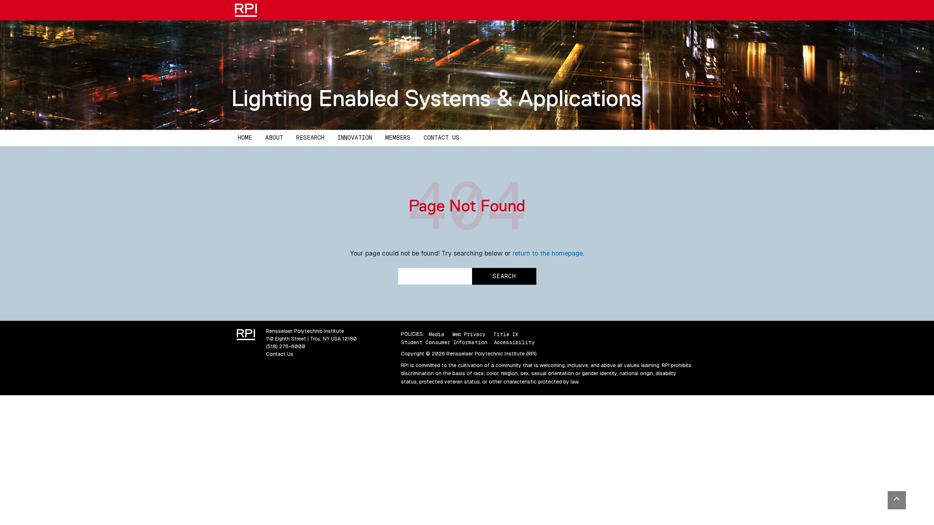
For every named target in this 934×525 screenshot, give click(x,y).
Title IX (505, 334)
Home (245, 137)
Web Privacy (468, 334)
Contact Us (441, 137)
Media (436, 334)
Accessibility (514, 342)
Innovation (354, 137)
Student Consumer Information (444, 342)
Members (397, 137)
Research (310, 137)
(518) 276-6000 (285, 346)
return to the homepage (548, 253)
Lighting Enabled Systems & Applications (436, 98)
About (274, 137)
